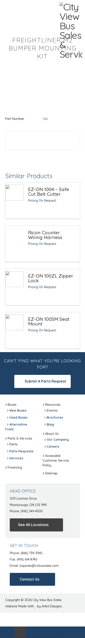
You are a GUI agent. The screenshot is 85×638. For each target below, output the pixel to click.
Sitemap (51, 473)
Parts (13, 444)
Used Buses (18, 417)
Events (52, 410)
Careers (53, 446)
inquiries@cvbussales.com (39, 566)
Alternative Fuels (16, 426)
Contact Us (30, 579)
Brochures (55, 417)
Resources (53, 405)
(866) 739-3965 (31, 553)
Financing (15, 467)
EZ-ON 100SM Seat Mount (48, 321)
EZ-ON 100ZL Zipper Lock (50, 278)
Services (16, 458)
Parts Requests (21, 451)
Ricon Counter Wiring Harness (45, 235)
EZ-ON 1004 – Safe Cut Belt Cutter (48, 191)
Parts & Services (20, 438)
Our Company (58, 439)
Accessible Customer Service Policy (56, 460)
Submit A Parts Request (45, 381)
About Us (52, 434)
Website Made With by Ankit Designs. (34, 606)
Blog (50, 424)
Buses (12, 405)
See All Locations (33, 524)
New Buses (17, 410)
